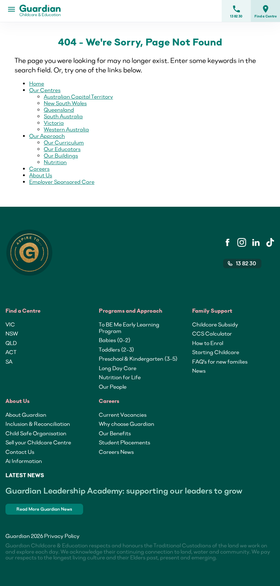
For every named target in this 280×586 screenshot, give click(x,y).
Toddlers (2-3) (116, 349)
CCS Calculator (212, 333)
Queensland (59, 109)
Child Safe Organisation (35, 433)
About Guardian (25, 414)
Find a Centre (265, 11)
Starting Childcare (215, 352)
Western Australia (66, 129)
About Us (40, 175)
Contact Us (19, 451)
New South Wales (65, 103)
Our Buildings (61, 155)
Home (36, 83)
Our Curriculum (64, 142)
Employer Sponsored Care (61, 181)
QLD (11, 343)
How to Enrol (207, 343)
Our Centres (45, 90)
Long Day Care (117, 368)
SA (8, 361)
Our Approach (47, 135)
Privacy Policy (61, 535)
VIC (10, 324)
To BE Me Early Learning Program (129, 327)
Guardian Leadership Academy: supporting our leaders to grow (123, 490)
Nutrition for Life (120, 377)
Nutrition (55, 162)
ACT (10, 352)
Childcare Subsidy (215, 324)
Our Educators (62, 149)
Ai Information (23, 461)
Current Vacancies (123, 414)
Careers (39, 168)
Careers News (116, 451)
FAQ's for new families (220, 361)
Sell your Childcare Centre (38, 442)
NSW (11, 333)
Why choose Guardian (126, 423)
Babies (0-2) (115, 340)
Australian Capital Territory (78, 96)
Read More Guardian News (44, 509)
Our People (113, 386)
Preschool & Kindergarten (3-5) (138, 358)
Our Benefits (115, 433)
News (199, 370)
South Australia (63, 116)
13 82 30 (236, 11)
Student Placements (124, 442)
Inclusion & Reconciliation (37, 423)
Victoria (54, 122)
